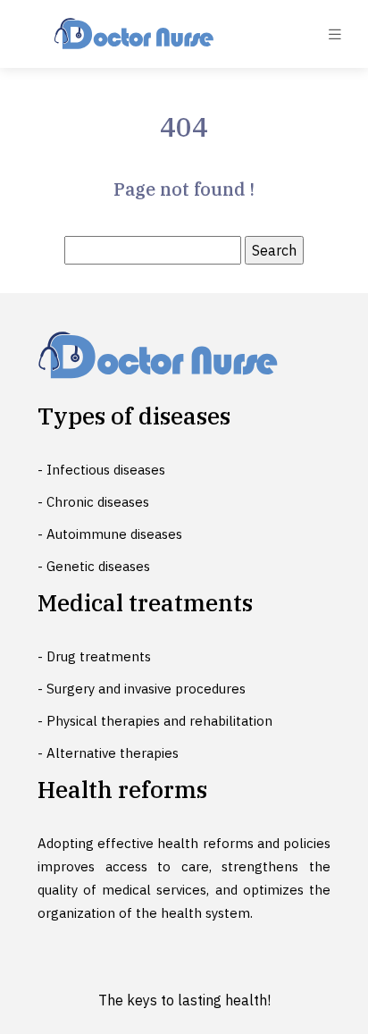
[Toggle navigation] (335, 34)
